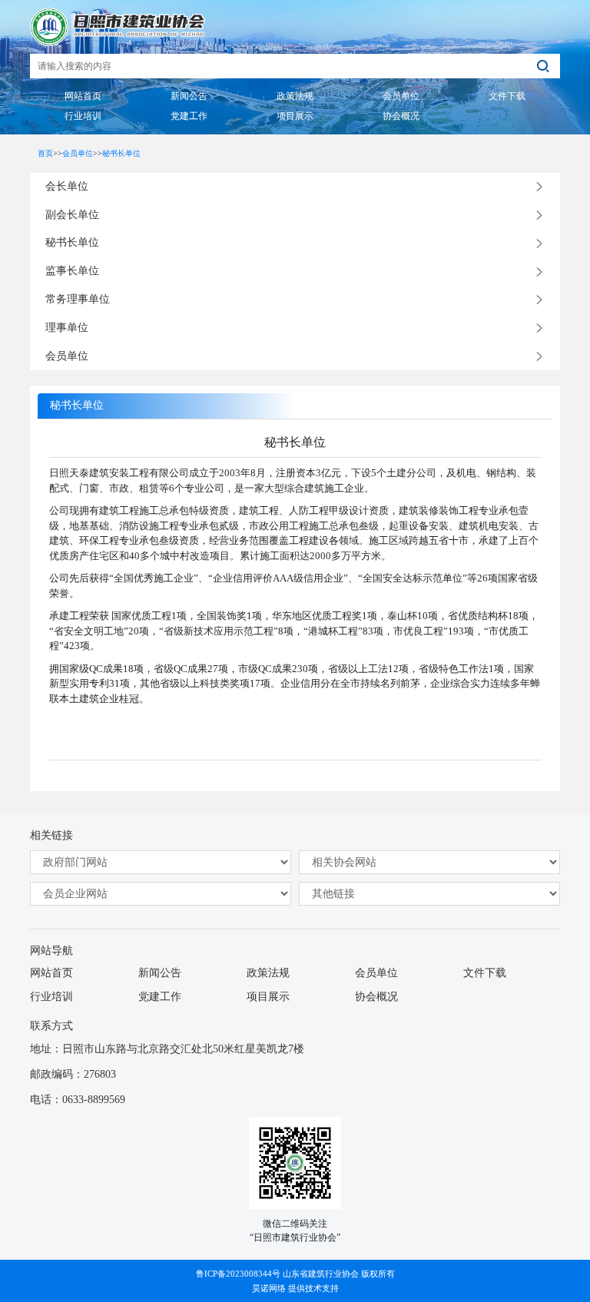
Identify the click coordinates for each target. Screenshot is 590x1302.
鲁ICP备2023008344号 (238, 1273)
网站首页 (51, 973)
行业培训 (51, 996)
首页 (45, 153)
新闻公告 (159, 973)
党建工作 (159, 996)
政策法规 (268, 973)
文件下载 (484, 973)
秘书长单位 (121, 153)
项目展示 (268, 996)
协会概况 (376, 996)
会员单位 (77, 153)
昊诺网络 (269, 1288)
